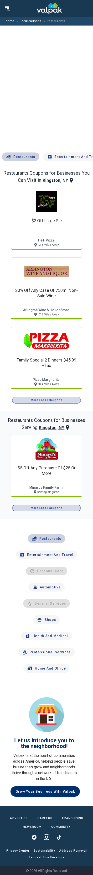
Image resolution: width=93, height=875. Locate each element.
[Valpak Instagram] (46, 837)
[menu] (7, 8)
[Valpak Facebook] (34, 837)
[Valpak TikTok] (59, 837)
